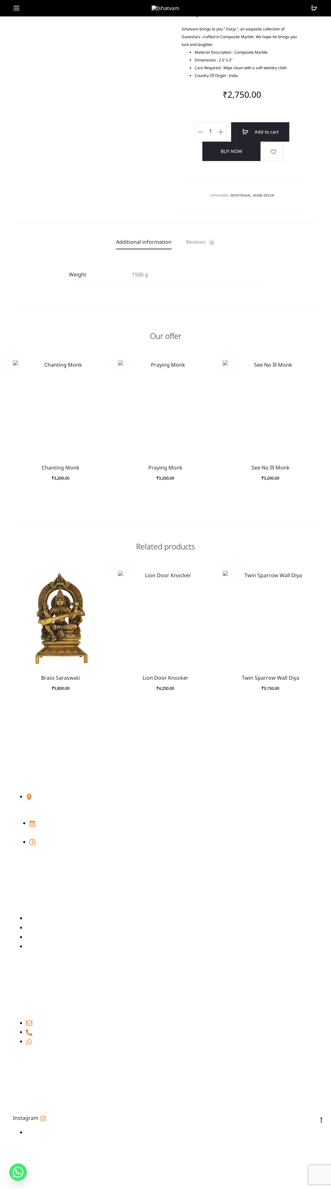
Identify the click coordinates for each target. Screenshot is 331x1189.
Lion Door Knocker (165, 677)
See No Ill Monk (270, 467)
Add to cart (266, 132)
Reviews (199, 241)
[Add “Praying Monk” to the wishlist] (205, 368)
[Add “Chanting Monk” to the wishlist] (100, 368)
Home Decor (263, 195)
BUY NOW (231, 151)
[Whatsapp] (18, 1172)
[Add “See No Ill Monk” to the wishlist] (310, 368)
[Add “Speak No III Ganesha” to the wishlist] (273, 151)
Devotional (240, 195)
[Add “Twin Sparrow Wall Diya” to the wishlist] (310, 579)
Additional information (144, 241)
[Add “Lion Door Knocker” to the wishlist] (205, 579)
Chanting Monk (61, 467)
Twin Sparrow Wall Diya (270, 677)
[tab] (144, 242)
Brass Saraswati (60, 677)
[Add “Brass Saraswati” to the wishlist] (100, 579)
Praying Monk (165, 467)
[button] (100, 381)
